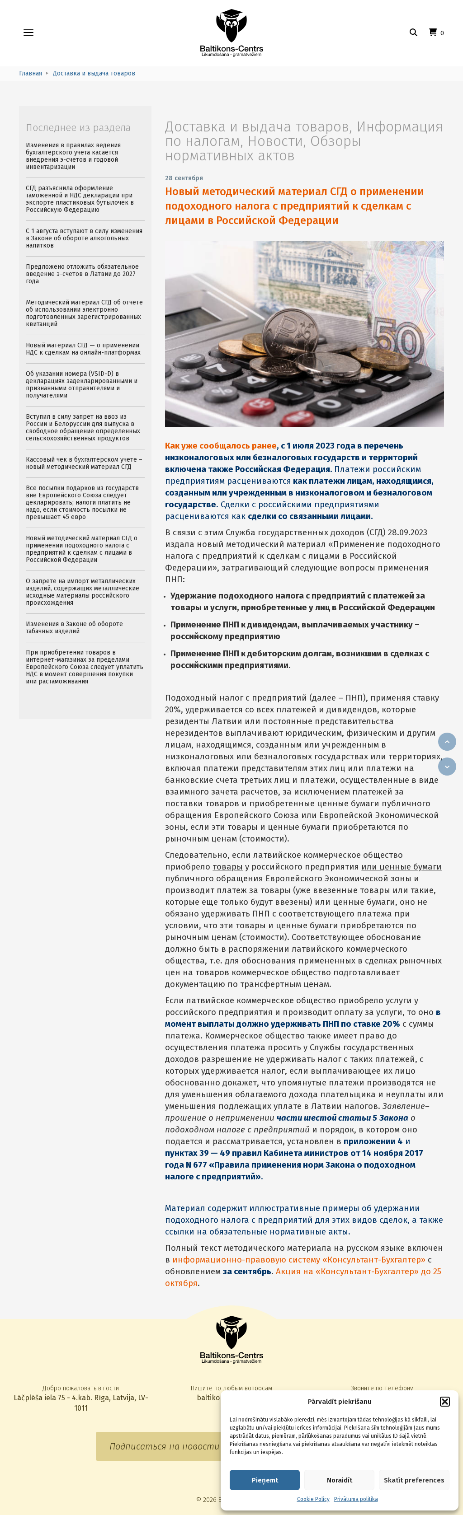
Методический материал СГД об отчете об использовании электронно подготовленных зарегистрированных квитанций (84, 313)
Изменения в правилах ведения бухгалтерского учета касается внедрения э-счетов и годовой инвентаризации (73, 156)
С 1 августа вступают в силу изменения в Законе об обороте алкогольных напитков (84, 238)
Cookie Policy (313, 1499)
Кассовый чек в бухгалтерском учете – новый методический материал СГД (84, 463)
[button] (444, 1401)
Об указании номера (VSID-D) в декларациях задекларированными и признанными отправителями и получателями (81, 384)
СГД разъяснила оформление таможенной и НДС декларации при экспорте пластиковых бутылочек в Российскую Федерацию (80, 199)
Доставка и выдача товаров (257, 126)
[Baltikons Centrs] (231, 33)
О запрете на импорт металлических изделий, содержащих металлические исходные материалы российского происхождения (82, 592)
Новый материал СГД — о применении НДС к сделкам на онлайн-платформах (83, 348)
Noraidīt (339, 1480)
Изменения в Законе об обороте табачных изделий (74, 627)
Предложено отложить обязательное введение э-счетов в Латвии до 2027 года (82, 274)
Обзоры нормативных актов (263, 148)
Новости (275, 141)
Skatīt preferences (414, 1480)
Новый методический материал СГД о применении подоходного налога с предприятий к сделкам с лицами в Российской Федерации (294, 206)
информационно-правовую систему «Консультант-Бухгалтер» (298, 1260)
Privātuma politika (356, 1499)
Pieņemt (265, 1480)
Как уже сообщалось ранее (221, 446)
